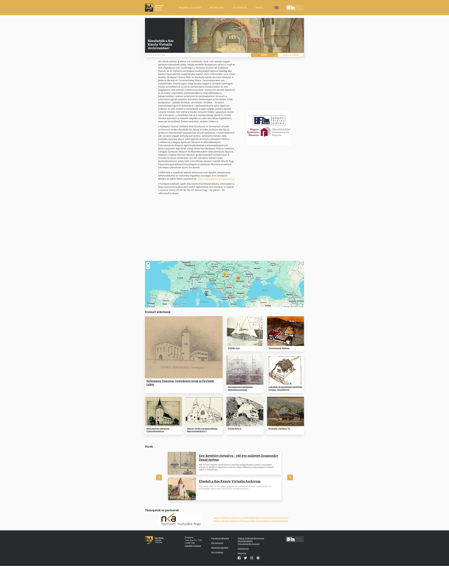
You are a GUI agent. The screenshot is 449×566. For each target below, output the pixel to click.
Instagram (251, 558)
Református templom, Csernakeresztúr (158, 430)
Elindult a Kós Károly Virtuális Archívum (230, 481)
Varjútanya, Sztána (278, 348)
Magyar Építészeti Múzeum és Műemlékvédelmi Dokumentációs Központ (250, 517)
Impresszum (243, 548)
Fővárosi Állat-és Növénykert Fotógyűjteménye (264, 520)
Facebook (239, 558)
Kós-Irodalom (217, 552)
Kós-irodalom (240, 7)
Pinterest (258, 558)
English (276, 7)
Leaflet (287, 306)
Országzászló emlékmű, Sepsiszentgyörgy (240, 388)
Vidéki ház (234, 348)
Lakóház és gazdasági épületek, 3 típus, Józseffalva (285, 388)
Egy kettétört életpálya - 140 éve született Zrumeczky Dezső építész (238, 458)
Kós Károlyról (216, 7)
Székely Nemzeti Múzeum (226, 520)
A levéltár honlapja (193, 546)
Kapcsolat (242, 553)
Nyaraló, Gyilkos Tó (279, 428)
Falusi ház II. (235, 428)
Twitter (245, 558)
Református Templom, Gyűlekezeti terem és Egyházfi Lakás (180, 382)
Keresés (259, 7)
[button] (205, 293)
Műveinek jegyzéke (219, 547)
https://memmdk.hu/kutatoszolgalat (215, 178)
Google (301, 306)
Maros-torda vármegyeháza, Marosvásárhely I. (202, 430)
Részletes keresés (291, 55)
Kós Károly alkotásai (190, 7)
